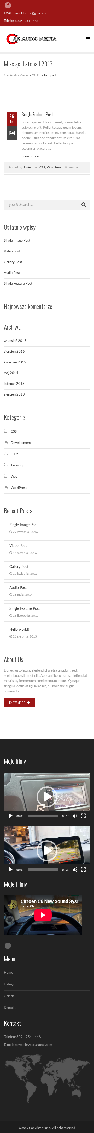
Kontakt (10, 1008)
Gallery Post (13, 262)
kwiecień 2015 (15, 362)
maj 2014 (11, 373)
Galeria (9, 996)
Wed (14, 476)
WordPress (54, 167)
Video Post (12, 251)
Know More (17, 702)
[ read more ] (31, 156)
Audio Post (12, 273)
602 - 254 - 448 (27, 20)
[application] (47, 797)
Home (8, 972)
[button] (47, 796)
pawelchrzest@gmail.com (31, 13)
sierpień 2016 (14, 351)
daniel (27, 167)
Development (21, 443)
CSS (42, 167)
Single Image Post (17, 241)
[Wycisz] (75, 816)
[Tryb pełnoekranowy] (83, 816)
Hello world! (19, 630)
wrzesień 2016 (15, 341)
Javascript (18, 465)
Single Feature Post (37, 114)
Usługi (9, 984)
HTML (15, 454)
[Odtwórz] (10, 816)
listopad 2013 (14, 384)
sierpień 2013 (14, 394)
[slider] (43, 816)
